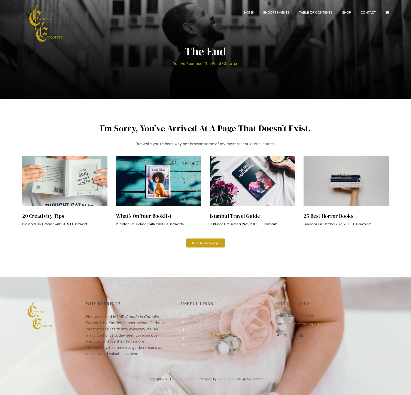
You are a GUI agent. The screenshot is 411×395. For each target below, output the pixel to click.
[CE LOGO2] (43, 6)
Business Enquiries (203, 337)
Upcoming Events (202, 322)
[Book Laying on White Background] (252, 157)
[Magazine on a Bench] (158, 157)
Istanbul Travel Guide (235, 215)
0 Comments (175, 224)
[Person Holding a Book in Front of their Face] (64, 157)
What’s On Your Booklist (143, 215)
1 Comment (79, 224)
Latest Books (198, 314)
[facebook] (278, 335)
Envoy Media (226, 379)
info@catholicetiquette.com (307, 324)
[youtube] (301, 335)
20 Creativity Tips (43, 215)
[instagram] (293, 335)
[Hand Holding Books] (346, 157)
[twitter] (285, 335)
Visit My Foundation (204, 345)
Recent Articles (200, 330)
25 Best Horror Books (328, 215)
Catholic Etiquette (184, 379)
